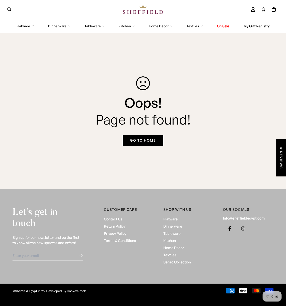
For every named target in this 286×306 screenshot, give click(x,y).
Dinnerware (57, 26)
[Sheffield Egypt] (143, 9)
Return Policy (115, 226)
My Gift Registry (257, 26)
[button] (273, 9)
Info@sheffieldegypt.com (244, 218)
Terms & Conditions (120, 240)
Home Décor (159, 26)
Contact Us (113, 219)
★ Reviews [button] (281, 158)
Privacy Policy (115, 233)
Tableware (92, 26)
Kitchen (125, 26)
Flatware (23, 26)
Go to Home (143, 140)
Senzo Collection (177, 262)
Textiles (193, 26)
